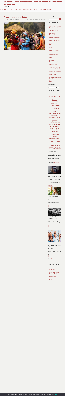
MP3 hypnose (51, 275)
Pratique (8, 9)
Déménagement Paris (52, 276)
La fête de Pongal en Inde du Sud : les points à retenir (24, 19)
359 (51, 258)
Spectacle (55, 136)
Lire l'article (50, 185)
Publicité (12, 9)
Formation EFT (51, 270)
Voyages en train (51, 147)
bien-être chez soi (54, 103)
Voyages (12, 11)
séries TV (58, 141)
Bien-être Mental (54, 106)
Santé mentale (55, 134)
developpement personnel (55, 113)
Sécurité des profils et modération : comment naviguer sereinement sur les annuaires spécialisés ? (55, 26)
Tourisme (44, 9)
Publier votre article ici (53, 280)
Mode (5, 9)
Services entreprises (22, 9)
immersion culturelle (54, 126)
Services (28, 9)
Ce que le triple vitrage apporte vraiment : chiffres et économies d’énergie (54, 42)
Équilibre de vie (50, 148)
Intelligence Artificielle (54, 129)
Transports (49, 9)
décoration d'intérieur (54, 117)
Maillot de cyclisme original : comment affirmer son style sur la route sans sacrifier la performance (55, 50)
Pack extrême (51, 277)
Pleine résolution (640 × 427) (40, 19)
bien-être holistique (54, 105)
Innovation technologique (55, 128)
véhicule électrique (57, 147)
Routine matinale (58, 132)
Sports (31, 9)
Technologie (36, 9)
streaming (52, 141)
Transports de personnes (5, 11)
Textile (40, 9)
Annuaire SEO (51, 279)
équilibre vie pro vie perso (57, 148)
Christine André (51, 269)
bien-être (54, 100)
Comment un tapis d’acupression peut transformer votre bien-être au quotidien (55, 80)
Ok (55, 394)
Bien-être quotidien (55, 108)
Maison (1, 9)
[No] (63, 394)
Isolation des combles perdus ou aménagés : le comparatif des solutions (54, 46)
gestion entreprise (51, 124)
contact (54, 163)
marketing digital (54, 131)
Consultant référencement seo (54, 272)
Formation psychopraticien (53, 273)
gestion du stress (55, 122)
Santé (16, 9)
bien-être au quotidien (54, 101)
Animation (50, 98)
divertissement (54, 115)
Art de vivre (54, 98)
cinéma (54, 111)
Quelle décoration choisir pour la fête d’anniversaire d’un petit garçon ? (54, 247)
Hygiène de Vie (57, 124)
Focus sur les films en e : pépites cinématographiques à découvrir (54, 176)
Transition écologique (55, 145)
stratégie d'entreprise (54, 138)
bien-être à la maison (52, 109)
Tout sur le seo (51, 266)
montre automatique (52, 132)
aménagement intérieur (55, 96)
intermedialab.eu (56, 162)
